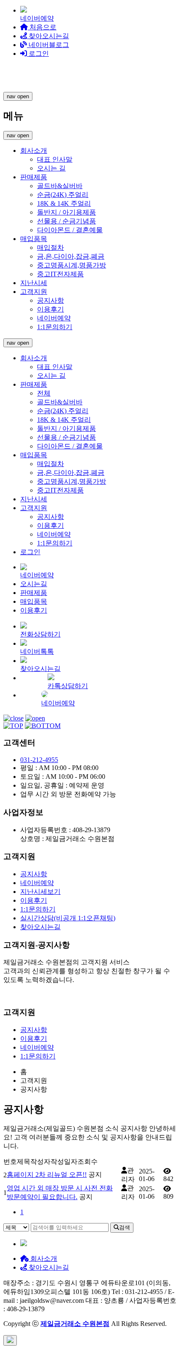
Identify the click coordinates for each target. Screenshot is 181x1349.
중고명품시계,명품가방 (71, 265)
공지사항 (50, 300)
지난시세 (33, 282)
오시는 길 (51, 168)
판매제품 (33, 177)
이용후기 (50, 309)
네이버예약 (54, 318)
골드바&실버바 (60, 185)
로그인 (38, 53)
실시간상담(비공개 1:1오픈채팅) (67, 918)
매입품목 (33, 238)
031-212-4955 (39, 759)
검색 (124, 1227)
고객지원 (33, 291)
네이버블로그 (48, 44)
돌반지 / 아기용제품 (66, 212)
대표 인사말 (54, 159)
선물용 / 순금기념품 (66, 221)
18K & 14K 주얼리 (64, 203)
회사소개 (33, 150)
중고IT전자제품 (60, 274)
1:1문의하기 (54, 326)
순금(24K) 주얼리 (62, 194)
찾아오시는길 (48, 35)
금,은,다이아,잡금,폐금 (70, 256)
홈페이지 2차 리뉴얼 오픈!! (47, 1174)
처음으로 (42, 27)
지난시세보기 (40, 891)
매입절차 (50, 247)
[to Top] (13, 725)
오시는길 (33, 583)
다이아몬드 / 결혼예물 (70, 229)
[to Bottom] (43, 725)
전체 (44, 393)
